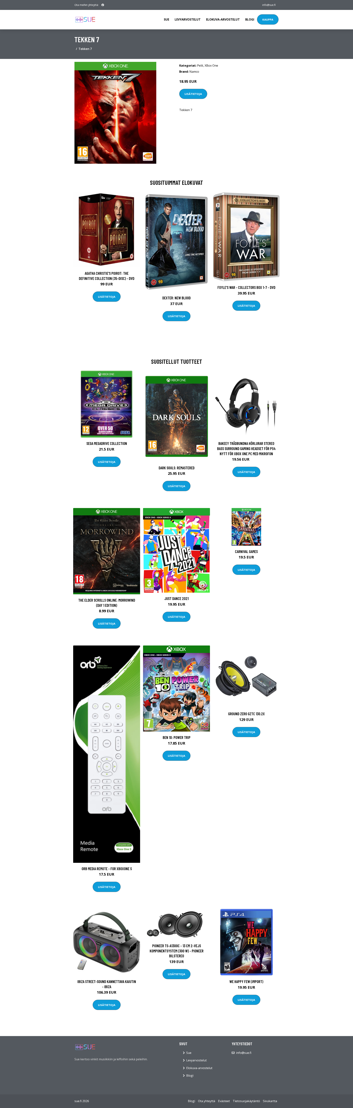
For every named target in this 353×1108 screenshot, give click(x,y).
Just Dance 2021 (176, 598)
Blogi (249, 19)
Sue (166, 19)
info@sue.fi (269, 5)
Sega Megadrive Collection (106, 443)
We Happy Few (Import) (246, 981)
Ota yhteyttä (206, 1101)
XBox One (211, 66)
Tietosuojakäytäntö (246, 1101)
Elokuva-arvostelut (223, 19)
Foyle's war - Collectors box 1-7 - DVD (246, 287)
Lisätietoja (193, 94)
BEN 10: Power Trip (176, 737)
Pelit (200, 66)
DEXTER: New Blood (176, 297)
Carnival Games (246, 551)
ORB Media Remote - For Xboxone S (107, 868)
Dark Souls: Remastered (177, 467)
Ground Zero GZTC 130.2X (246, 713)
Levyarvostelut (188, 19)
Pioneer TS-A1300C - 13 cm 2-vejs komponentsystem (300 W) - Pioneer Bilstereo (177, 950)
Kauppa (267, 19)
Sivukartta (270, 1101)
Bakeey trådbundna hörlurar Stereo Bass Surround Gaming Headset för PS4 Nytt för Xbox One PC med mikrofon (246, 448)
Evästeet (224, 1101)
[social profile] (103, 4)
